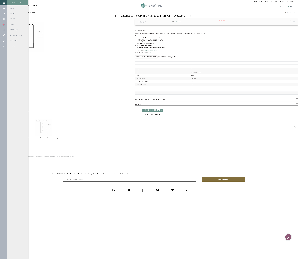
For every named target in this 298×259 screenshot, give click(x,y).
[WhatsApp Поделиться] (292, 12)
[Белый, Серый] (200, 72)
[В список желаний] (291, 21)
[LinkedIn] (116, 190)
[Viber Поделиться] (288, 12)
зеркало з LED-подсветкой (151, 50)
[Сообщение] (3, 40)
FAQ (287, 1)
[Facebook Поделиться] (294, 12)
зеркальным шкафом (154, 48)
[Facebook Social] (146, 190)
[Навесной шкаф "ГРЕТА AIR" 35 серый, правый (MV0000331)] (43, 127)
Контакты (292, 1)
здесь (150, 52)
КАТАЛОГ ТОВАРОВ (31, 6)
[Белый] (198, 72)
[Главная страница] (151, 6)
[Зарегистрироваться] (3, 35)
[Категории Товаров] (3, 2)
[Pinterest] (175, 190)
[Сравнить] (3, 19)
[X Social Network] (160, 190)
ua (291, 6)
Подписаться (223, 179)
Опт (271, 1)
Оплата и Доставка (263, 1)
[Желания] (3, 13)
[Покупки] (3, 8)
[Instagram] (131, 190)
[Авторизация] (3, 30)
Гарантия (276, 1)
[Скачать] (3, 46)
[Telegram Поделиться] (290, 12)
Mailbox (189, 190)
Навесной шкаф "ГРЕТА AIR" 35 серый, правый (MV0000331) (35, 138)
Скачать (282, 1)
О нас (255, 1)
